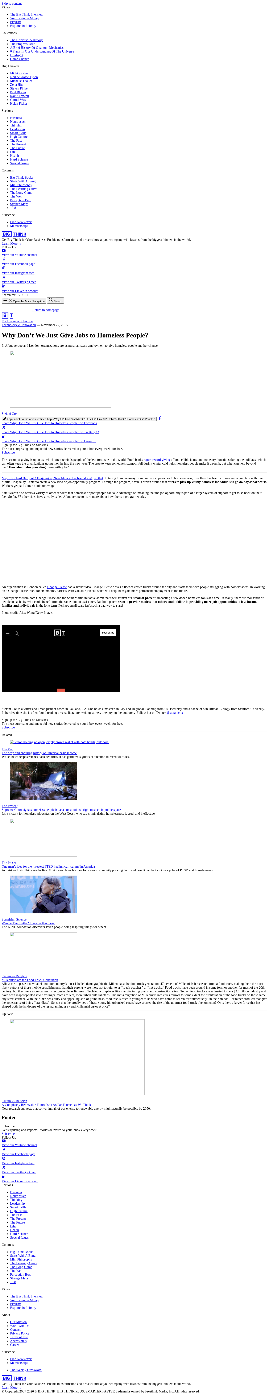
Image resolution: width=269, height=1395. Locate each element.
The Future (17, 148)
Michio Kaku (19, 73)
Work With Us (19, 1326)
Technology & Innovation (19, 325)
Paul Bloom (18, 92)
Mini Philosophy (21, 185)
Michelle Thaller (21, 81)
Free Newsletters (21, 222)
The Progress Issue (22, 44)
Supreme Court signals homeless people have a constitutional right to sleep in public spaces (62, 809)
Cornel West (18, 99)
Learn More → (12, 243)
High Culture (19, 136)
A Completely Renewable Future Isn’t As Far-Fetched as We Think (46, 1105)
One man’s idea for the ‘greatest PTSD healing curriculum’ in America (48, 866)
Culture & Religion (14, 976)
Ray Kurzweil (19, 96)
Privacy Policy (19, 1333)
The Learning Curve (23, 189)
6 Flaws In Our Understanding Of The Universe (42, 51)
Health (14, 155)
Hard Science (19, 159)
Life (13, 152)
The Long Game (21, 192)
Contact (15, 1329)
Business (16, 118)
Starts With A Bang (23, 181)
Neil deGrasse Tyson (24, 77)
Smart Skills (18, 133)
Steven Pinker (19, 88)
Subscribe (26, 321)
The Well (16, 196)
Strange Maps (19, 204)
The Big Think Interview (26, 14)
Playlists (15, 22)
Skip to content (12, 3)
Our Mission (18, 1322)
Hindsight (16, 55)
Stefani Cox (9, 413)
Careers (15, 1344)
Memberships (19, 226)
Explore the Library (23, 26)
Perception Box (20, 200)
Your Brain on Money (24, 18)
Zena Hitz (16, 84)
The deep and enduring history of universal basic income (39, 753)
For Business (11, 321)
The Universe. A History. (26, 40)
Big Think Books (21, 177)
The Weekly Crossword (26, 1370)
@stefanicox (174, 712)
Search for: (9, 295)
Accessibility (18, 1341)
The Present (18, 144)
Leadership (17, 129)
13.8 (13, 207)
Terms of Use (19, 1337)
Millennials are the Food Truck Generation (30, 980)
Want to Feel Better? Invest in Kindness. (28, 923)
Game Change (19, 59)
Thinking (16, 125)
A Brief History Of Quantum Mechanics (36, 47)
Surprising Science (14, 919)
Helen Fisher (18, 103)
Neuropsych (18, 121)
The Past (16, 140)
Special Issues (19, 163)
